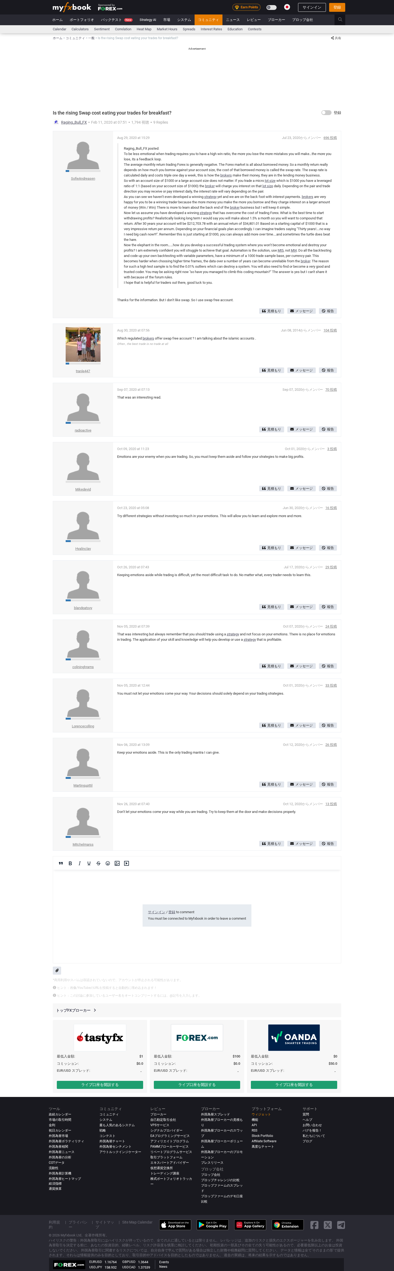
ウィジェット (261, 1114)
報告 (330, 311)
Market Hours (167, 29)
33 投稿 (331, 685)
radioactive (83, 430)
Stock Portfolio (262, 1136)
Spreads (189, 29)
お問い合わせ (312, 1125)
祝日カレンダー (60, 1130)
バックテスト (116, 20)
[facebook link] (314, 1224)
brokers (226, 175)
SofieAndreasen (83, 178)
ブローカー (276, 20)
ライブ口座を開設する (100, 1084)
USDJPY (95, 1267)
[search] (343, 20)
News (163, 1267)
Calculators (80, 29)
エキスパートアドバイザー (169, 1163)
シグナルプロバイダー (166, 1130)
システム (184, 20)
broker (210, 186)
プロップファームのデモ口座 (222, 1196)
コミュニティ (208, 20)
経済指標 (55, 1183)
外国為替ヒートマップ (65, 1179)
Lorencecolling (83, 726)
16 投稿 (331, 508)
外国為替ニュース (62, 1152)
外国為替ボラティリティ (66, 1141)
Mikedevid (83, 489)
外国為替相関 (58, 1146)
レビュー (254, 20)
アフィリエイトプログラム (169, 1141)
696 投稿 (330, 138)
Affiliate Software (264, 1141)
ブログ (307, 1141)
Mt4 (294, 250)
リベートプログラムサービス (171, 1152)
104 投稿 (330, 330)
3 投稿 (332, 449)
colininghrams (83, 667)
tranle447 (83, 371)
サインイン (312, 7)
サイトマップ (104, 1224)
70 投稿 (331, 390)
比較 (204, 1201)
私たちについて (314, 1136)
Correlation (123, 29)
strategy (210, 197)
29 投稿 (331, 567)
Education (235, 29)
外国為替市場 (58, 1136)
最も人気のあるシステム (117, 1125)
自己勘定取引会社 (163, 1120)
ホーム (57, 20)
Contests (255, 29)
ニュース (233, 20)
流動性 (53, 1168)
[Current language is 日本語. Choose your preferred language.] (287, 7)
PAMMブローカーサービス (169, 1146)
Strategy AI (148, 20)
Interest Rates (211, 29)
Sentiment (102, 29)
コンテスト (107, 1136)
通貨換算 (55, 1189)
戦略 (102, 1130)
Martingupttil (82, 785)
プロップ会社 (302, 20)
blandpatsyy (83, 608)
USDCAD (129, 1267)
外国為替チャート (112, 1141)
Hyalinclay (83, 549)
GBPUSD (129, 1262)
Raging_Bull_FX (74, 122)
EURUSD (95, 1262)
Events (164, 1262)
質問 (306, 1114)
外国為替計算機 (60, 1173)
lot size (270, 181)
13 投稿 (331, 804)
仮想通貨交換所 (161, 1168)
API (254, 1125)
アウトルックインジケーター (120, 1152)
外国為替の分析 (60, 1157)
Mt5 (281, 250)
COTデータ (57, 1163)
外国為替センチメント (115, 1146)
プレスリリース (212, 1163)
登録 (337, 7)
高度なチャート (263, 1146)
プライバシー (78, 1224)
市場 (166, 20)
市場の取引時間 (60, 1120)
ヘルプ (307, 1120)
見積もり (274, 311)
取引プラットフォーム (166, 1157)
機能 (255, 1120)
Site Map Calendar (137, 1222)
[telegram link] (341, 1224)
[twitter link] (328, 1224)
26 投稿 (331, 745)
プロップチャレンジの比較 (220, 1180)
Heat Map (144, 29)
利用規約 (54, 1224)
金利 (52, 1125)
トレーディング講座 (164, 1173)
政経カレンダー (60, 1114)
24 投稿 (331, 626)
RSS (254, 1130)
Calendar (59, 29)
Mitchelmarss (83, 844)
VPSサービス (159, 1125)
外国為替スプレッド (215, 1114)
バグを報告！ (312, 1130)
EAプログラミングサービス (170, 1136)
